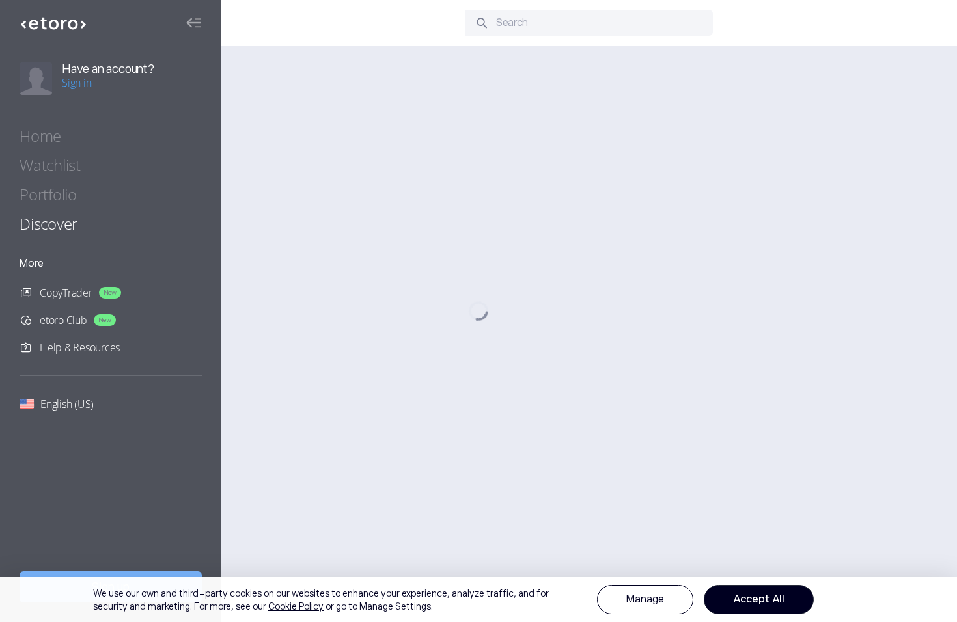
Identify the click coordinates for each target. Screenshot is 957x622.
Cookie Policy (296, 606)
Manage (645, 599)
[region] (478, 599)
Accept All (758, 599)
